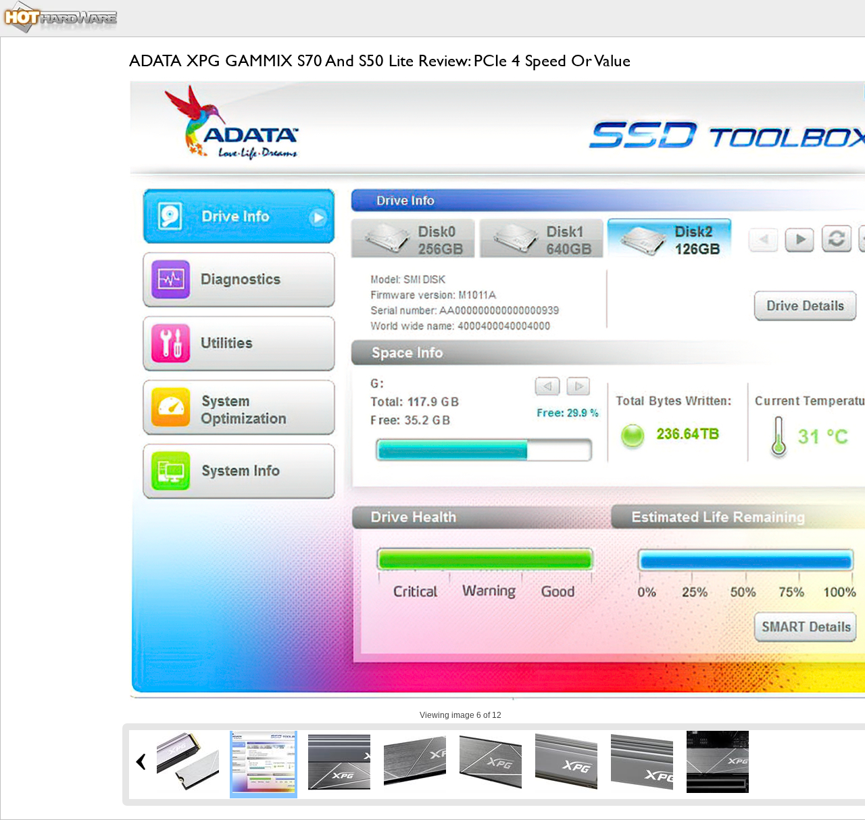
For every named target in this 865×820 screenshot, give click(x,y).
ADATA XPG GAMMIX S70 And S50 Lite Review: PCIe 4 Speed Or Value (380, 60)
